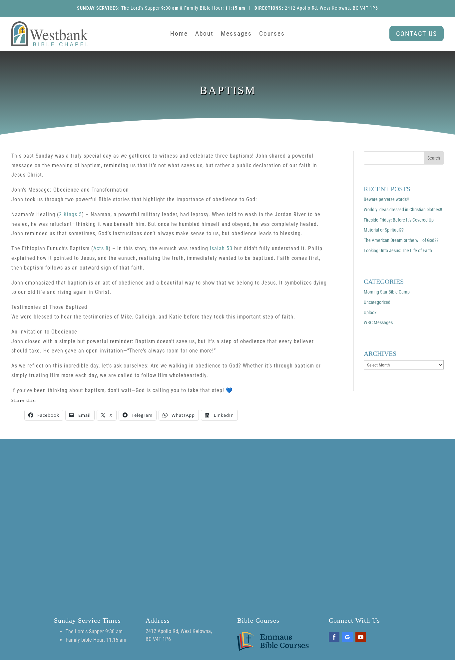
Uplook (370, 312)
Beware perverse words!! (386, 199)
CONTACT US (416, 34)
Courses (272, 34)
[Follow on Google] (347, 637)
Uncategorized (377, 302)
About (204, 34)
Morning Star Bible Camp (387, 292)
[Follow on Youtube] (360, 637)
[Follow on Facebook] (334, 637)
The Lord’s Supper (140, 8)
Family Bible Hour (203, 8)
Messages (236, 34)
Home (179, 34)
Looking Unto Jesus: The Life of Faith (398, 250)
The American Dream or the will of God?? (401, 240)
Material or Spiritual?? (384, 230)
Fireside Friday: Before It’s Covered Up (399, 220)
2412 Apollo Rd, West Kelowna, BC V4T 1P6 (331, 8)
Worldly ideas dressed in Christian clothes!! (403, 209)
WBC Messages (378, 322)
